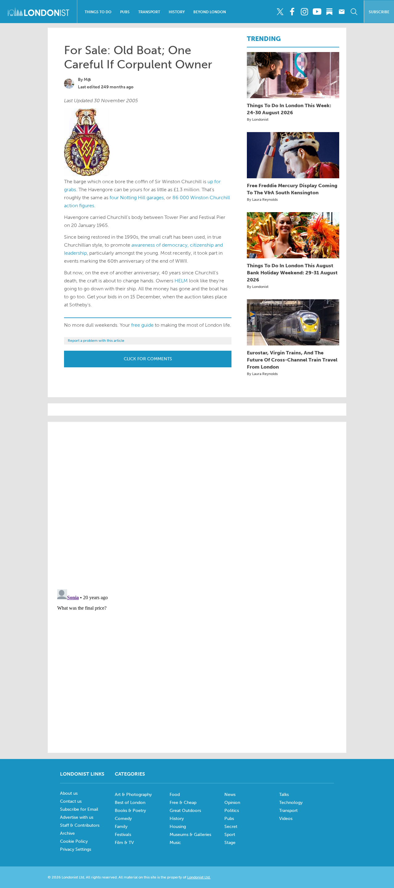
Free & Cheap (183, 802)
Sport (229, 834)
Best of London (130, 802)
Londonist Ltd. (199, 877)
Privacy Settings (75, 849)
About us (69, 793)
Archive (67, 833)
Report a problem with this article (96, 340)
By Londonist (257, 119)
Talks (284, 794)
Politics (231, 810)
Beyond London (209, 12)
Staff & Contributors (79, 825)
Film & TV (124, 842)
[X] (280, 12)
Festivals (123, 834)
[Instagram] (304, 12)
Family (121, 826)
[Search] (353, 12)
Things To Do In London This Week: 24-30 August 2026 (289, 109)
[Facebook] (292, 12)
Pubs (125, 12)
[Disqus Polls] (197, 505)
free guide (142, 325)
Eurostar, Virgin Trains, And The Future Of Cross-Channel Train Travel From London (292, 360)
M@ (87, 79)
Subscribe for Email (79, 809)
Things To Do (98, 12)
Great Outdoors (185, 810)
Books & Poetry (130, 810)
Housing (178, 826)
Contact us (71, 801)
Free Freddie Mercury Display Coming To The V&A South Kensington (292, 189)
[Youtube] (317, 12)
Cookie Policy (74, 841)
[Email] (341, 12)
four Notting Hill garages (137, 197)
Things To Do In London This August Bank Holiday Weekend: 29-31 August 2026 (292, 273)
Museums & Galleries (190, 834)
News (229, 794)
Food (175, 794)
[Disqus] (197, 664)
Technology (291, 802)
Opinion (232, 802)
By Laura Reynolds (262, 199)
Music (175, 842)
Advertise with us (76, 817)
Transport (149, 12)
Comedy (123, 818)
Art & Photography (133, 794)
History (177, 12)
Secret (230, 826)
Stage (229, 842)
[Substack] (329, 12)
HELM (181, 281)
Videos (285, 818)
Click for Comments (148, 358)
